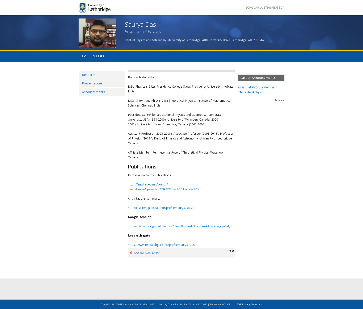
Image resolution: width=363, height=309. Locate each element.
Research (89, 74)
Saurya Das (140, 24)
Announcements (93, 92)
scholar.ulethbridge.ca (265, 7)
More (278, 100)
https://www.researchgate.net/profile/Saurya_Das (161, 245)
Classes (98, 56)
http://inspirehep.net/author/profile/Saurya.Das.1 (160, 208)
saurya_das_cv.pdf (147, 252)
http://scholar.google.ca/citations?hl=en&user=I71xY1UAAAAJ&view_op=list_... (180, 226)
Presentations (92, 83)
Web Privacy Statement (250, 304)
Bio (84, 56)
